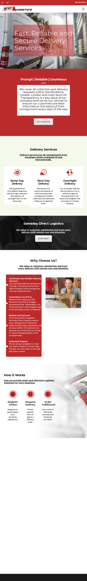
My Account (80, 2)
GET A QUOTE (43, 122)
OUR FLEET (43, 238)
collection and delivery (52, 89)
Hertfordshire (54, 92)
